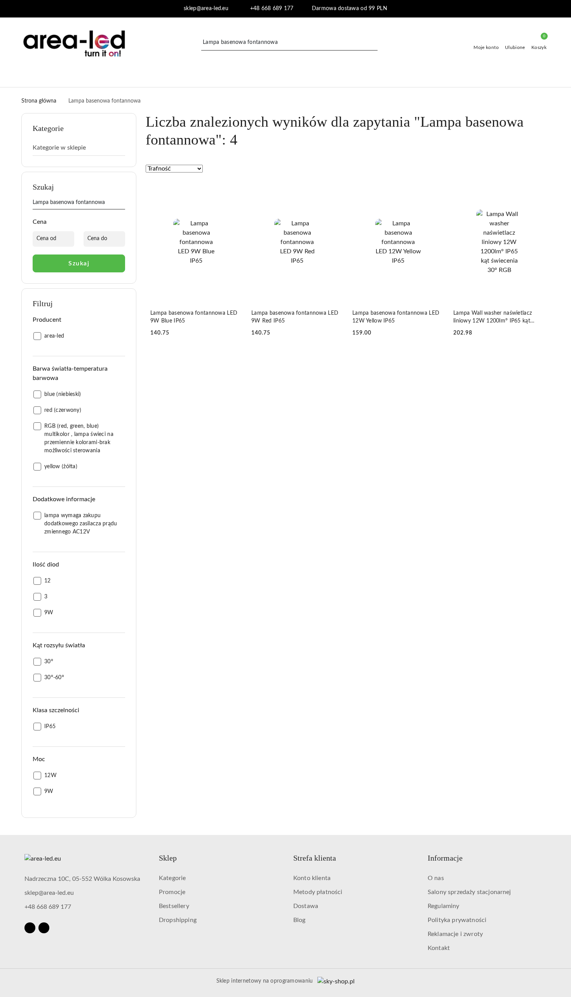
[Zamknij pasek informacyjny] (546, 8)
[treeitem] (79, 147)
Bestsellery (174, 906)
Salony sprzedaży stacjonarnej (469, 892)
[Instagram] (43, 927)
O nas (436, 878)
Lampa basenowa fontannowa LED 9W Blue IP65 (193, 317)
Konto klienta (312, 878)
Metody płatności (318, 892)
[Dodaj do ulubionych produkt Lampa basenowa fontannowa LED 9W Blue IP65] (233, 190)
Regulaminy (444, 906)
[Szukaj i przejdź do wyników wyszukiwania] (373, 43)
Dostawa (305, 906)
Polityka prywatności (457, 920)
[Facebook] (29, 927)
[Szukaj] (122, 204)
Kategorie (172, 878)
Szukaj (78, 263)
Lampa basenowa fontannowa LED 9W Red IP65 (294, 317)
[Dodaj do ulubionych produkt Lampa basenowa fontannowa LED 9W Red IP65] (334, 190)
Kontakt (439, 948)
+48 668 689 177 (47, 907)
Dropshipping (178, 920)
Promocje (172, 892)
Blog (299, 920)
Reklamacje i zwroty (455, 934)
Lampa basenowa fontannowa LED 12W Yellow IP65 (395, 317)
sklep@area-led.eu (49, 893)
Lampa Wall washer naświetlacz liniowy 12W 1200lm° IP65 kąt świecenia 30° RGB (492, 317)
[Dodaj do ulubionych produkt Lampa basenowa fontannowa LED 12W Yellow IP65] (435, 190)
